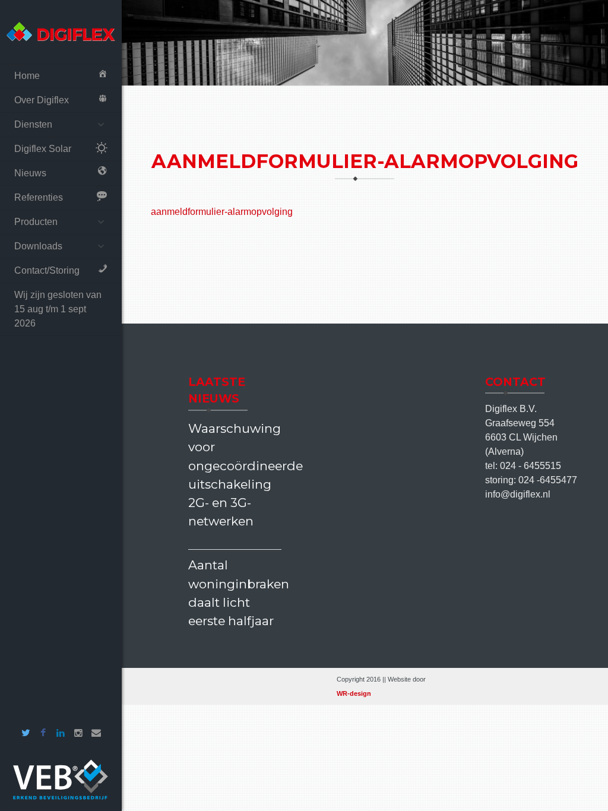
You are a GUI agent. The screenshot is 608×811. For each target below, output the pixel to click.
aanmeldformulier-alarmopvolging (222, 212)
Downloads (38, 246)
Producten (36, 222)
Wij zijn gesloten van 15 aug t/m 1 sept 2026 (58, 309)
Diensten (33, 124)
